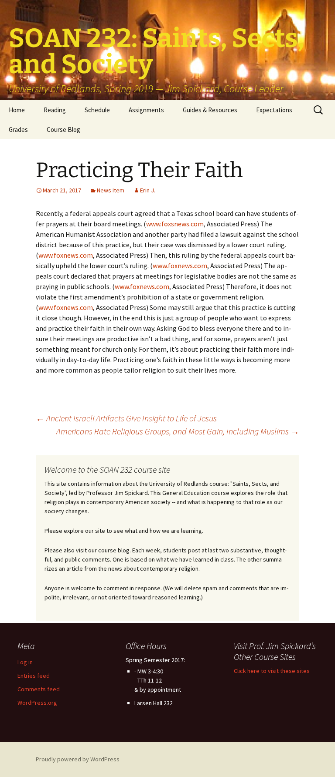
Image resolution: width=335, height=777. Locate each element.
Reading (55, 110)
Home (17, 110)
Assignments (146, 110)
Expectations (274, 110)
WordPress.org (37, 702)
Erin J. (147, 190)
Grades (18, 129)
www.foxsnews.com (175, 223)
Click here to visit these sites (272, 671)
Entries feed (33, 675)
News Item (110, 190)
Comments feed (38, 689)
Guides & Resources (210, 110)
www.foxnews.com (65, 255)
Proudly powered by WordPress (78, 759)
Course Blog (63, 129)
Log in (25, 662)
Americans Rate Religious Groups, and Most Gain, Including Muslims (177, 431)
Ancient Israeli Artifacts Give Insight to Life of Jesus (126, 418)
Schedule (97, 110)
